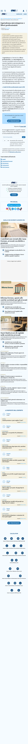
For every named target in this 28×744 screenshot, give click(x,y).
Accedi (25, 14)
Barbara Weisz (23, 422)
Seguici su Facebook (15, 205)
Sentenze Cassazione (6, 486)
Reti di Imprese (5, 167)
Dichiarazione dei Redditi (7, 458)
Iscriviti (14, 194)
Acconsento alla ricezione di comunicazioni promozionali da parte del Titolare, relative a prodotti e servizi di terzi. (17, 143)
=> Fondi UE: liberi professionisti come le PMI (13, 87)
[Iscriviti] (23, 137)
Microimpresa (5, 163)
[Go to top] (25, 740)
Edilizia (3, 386)
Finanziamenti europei (7, 161)
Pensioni (5, 223)
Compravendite (5, 513)
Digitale (4, 374)
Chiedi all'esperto (14, 121)
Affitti (3, 472)
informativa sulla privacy (15, 152)
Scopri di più (19, 14)
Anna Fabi (8, 28)
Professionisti (5, 165)
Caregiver (4, 500)
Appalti (4, 159)
